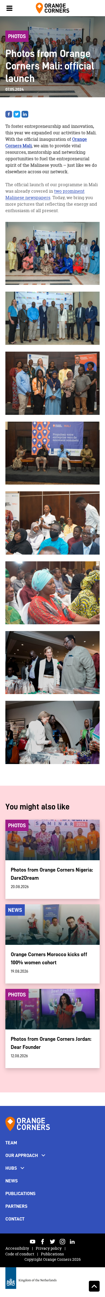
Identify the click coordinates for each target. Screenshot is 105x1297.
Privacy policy (49, 1248)
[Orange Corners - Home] (27, 1124)
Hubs (11, 1168)
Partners (16, 1206)
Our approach (21, 1155)
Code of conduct (20, 1253)
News (11, 1180)
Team (11, 1142)
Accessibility (17, 1248)
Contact (14, 1218)
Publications (20, 1193)
